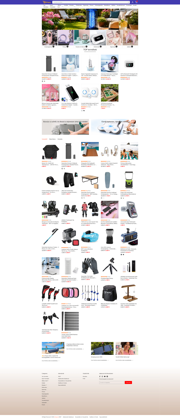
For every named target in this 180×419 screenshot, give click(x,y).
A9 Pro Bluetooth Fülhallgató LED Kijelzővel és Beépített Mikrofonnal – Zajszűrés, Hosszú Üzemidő (129, 74)
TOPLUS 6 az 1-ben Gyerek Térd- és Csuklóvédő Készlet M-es (89, 222)
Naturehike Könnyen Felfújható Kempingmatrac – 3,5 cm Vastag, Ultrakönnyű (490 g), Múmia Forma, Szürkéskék (109, 193)
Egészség (85, 5)
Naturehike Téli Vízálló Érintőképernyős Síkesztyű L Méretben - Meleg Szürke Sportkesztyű (88, 277)
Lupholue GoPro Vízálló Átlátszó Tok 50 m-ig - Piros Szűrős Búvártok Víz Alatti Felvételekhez (70, 250)
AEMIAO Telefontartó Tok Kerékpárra (68, 221)
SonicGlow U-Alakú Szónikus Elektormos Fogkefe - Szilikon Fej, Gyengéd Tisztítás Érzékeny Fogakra (70, 74)
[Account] (132, 2)
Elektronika (79, 5)
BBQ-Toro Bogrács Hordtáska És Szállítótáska (109, 304)
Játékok (113, 5)
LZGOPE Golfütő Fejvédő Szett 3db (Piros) (49, 304)
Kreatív (135, 5)
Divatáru (71, 5)
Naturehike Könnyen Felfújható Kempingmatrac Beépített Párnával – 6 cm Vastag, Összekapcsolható (50, 74)
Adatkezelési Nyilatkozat (63, 378)
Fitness (91, 5)
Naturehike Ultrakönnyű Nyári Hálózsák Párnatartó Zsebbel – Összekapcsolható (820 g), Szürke (70, 279)
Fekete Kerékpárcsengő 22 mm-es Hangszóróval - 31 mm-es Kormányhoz (50, 191)
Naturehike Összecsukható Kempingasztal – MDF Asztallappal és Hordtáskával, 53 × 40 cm (90, 193)
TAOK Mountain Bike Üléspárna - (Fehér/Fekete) (50, 330)
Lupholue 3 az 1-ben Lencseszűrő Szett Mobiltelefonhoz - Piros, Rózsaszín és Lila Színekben (70, 306)
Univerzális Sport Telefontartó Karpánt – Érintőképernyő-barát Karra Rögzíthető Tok (128, 222)
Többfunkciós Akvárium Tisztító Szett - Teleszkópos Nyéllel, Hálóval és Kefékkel (89, 304)
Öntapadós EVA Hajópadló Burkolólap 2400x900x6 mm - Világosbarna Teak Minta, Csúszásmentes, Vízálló (88, 164)
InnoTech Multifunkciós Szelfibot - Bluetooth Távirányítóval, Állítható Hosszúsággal (109, 222)
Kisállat (66, 5)
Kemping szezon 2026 (96, 357)
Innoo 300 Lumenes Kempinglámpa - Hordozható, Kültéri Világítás (108, 248)
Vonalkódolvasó (121, 5)
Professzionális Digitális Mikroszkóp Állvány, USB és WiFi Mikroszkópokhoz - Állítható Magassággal (50, 279)
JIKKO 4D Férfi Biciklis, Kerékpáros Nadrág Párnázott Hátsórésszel (69, 191)
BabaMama (107, 5)
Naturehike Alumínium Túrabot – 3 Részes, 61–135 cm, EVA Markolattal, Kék (50, 248)
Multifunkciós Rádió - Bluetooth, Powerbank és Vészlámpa (128, 249)
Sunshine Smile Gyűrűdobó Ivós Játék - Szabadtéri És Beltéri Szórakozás (129, 304)
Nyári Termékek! (52, 6)
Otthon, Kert (59, 6)
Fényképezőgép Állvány (107, 278)
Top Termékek (45, 6)
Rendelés (85, 376)
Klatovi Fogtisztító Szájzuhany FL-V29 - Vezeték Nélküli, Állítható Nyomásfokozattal (89, 74)
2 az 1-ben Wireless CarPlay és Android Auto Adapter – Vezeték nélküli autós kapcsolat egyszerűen (70, 104)
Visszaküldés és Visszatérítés (64, 380)
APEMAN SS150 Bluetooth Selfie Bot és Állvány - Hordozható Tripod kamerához (129, 277)
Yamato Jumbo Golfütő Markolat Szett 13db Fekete (69, 335)
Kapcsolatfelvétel (62, 385)
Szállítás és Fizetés (62, 383)
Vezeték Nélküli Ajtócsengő (122, 357)
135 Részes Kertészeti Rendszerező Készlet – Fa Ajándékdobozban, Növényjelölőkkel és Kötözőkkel (109, 104)
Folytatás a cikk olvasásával (50, 360)
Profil (84, 378)
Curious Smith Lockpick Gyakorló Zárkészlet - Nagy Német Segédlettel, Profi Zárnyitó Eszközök (109, 164)
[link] (90, 19)
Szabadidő (129, 5)
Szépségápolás (99, 5)
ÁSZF (59, 376)
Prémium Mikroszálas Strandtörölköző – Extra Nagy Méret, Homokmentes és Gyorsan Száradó (129, 164)
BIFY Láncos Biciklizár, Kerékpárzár (87, 249)
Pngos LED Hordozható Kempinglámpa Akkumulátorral (128, 193)
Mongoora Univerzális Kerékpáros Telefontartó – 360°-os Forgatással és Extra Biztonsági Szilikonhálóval (50, 222)
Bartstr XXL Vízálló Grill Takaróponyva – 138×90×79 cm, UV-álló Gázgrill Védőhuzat (50, 164)
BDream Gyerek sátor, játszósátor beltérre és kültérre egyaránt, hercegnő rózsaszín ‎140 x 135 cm (50, 104)
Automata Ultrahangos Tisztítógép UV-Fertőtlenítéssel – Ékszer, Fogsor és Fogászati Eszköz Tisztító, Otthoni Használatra (109, 74)
